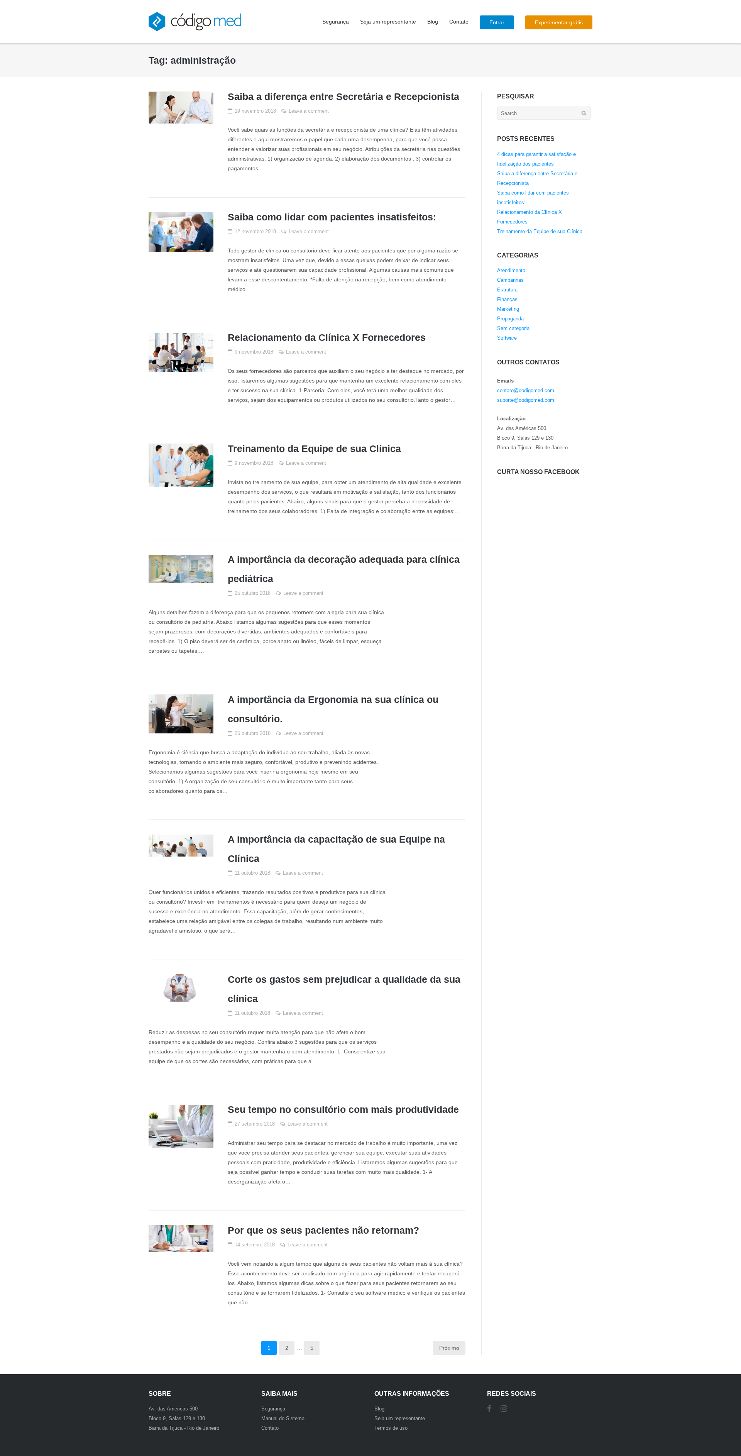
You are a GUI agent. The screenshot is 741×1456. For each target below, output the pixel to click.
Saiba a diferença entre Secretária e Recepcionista (343, 96)
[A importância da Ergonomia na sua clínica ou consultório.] (181, 713)
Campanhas (510, 280)
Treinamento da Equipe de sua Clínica (314, 448)
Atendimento (511, 270)
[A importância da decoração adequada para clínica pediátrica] (181, 569)
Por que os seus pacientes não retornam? (323, 1230)
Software (507, 338)
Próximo (449, 1348)
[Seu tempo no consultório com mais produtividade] (181, 1126)
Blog (432, 22)
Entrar (496, 22)
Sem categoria (513, 328)
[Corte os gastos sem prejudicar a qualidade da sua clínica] (181, 988)
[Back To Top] (721, 1428)
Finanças (507, 299)
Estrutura (507, 290)
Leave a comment (309, 111)
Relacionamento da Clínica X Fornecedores (327, 337)
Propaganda (510, 319)
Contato (459, 22)
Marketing (508, 309)
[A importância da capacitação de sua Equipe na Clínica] (181, 846)
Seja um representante (388, 22)
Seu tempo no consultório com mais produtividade (343, 1109)
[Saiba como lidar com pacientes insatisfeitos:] (181, 232)
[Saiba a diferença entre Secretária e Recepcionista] (181, 107)
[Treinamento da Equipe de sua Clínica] (181, 465)
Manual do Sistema (283, 1418)
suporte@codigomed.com (525, 400)
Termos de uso (391, 1428)
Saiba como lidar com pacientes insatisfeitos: (332, 217)
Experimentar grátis (559, 22)
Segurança (335, 22)
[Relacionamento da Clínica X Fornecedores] (181, 352)
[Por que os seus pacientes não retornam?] (181, 1238)
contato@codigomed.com (525, 390)
